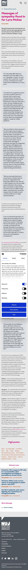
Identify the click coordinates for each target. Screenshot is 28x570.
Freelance (4, 457)
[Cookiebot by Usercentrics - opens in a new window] (20, 254)
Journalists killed (10, 448)
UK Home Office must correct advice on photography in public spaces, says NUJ (13, 482)
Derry (2, 450)
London (12, 450)
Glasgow (17, 450)
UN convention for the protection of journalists (13, 455)
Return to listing (8, 507)
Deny (14, 314)
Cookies (3, 550)
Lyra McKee (19, 448)
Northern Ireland (12, 457)
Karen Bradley (20, 452)
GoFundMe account (18, 429)
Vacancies (4, 553)
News (2, 448)
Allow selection (14, 309)
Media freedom (17, 486)
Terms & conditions (6, 546)
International (16, 495)
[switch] (24, 289)
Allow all (14, 304)
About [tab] (23, 258)
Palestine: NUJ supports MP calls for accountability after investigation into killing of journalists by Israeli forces (13, 472)
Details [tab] (14, 258)
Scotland (20, 457)
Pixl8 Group (18, 567)
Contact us (4, 541)
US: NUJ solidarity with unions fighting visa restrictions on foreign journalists (12, 491)
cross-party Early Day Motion (11, 242)
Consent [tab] (5, 258)
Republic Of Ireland (6, 458)
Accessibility (4, 544)
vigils (7, 450)
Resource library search (10, 9)
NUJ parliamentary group (8, 452)
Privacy (3, 548)
